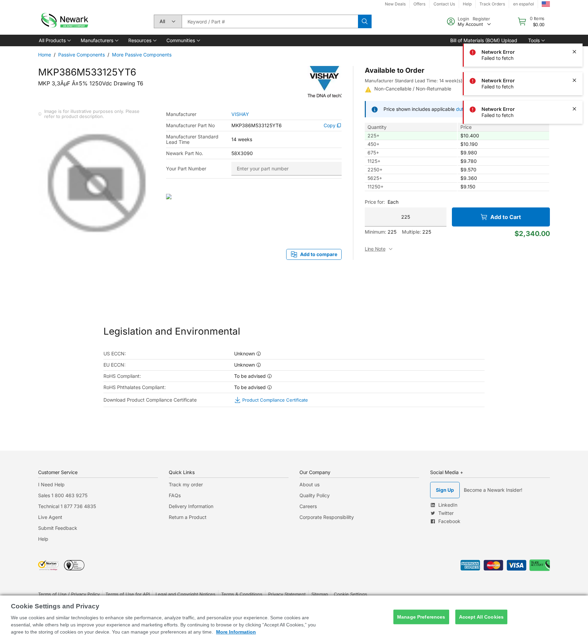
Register (481, 18)
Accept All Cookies (481, 617)
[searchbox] (270, 21)
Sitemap (319, 594)
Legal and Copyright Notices (185, 594)
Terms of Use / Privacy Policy (69, 594)
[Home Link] (64, 21)
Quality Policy (314, 495)
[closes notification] (574, 52)
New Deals (395, 3)
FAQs (175, 495)
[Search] (365, 21)
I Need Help (51, 484)
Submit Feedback (57, 528)
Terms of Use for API (127, 594)
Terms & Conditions (241, 594)
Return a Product (188, 517)
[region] (294, 617)
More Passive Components (142, 54)
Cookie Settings (350, 594)
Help (467, 3)
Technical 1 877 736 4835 (67, 506)
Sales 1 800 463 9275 (62, 495)
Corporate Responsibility (326, 517)
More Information (236, 632)
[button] (54, 40)
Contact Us (444, 3)
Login (463, 18)
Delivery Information (191, 506)
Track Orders (492, 3)
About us (309, 484)
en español (523, 3)
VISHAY (240, 114)
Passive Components (81, 54)
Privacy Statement (287, 594)
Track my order (186, 484)
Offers (419, 3)
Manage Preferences (421, 617)
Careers (308, 506)
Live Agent (50, 517)
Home (44, 54)
